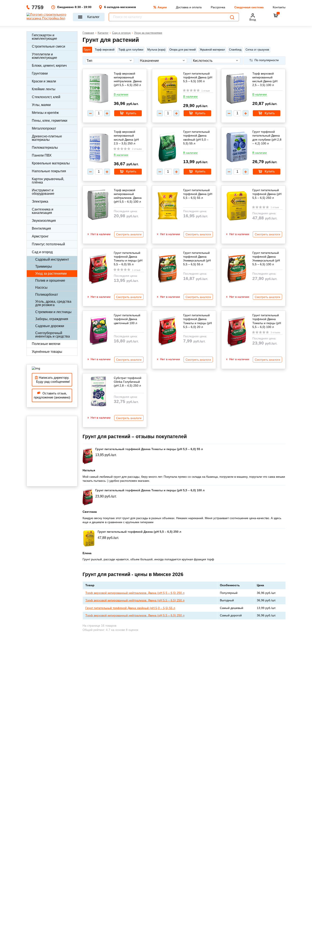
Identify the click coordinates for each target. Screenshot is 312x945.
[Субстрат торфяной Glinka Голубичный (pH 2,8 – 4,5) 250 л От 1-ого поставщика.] (98, 392)
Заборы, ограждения (51, 319)
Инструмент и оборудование (43, 191)
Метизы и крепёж (45, 112)
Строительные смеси (48, 46)
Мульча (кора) (156, 49)
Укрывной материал (212, 49)
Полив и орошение (50, 280)
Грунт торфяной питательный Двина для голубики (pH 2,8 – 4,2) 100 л (266, 137)
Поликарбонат (46, 294)
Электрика (40, 201)
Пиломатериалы (45, 147)
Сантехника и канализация (42, 211)
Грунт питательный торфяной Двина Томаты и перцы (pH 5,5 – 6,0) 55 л (128, 258)
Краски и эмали (44, 81)
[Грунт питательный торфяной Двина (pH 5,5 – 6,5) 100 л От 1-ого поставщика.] (167, 90)
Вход (252, 19)
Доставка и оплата (189, 7)
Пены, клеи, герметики (49, 120)
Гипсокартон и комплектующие (44, 36)
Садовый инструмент (52, 259)
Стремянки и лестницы (53, 312)
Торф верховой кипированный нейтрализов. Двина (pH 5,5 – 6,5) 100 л (128, 195)
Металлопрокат (44, 128)
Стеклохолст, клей (46, 97)
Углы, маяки (41, 105)
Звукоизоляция (44, 220)
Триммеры (43, 266)
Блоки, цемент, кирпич (49, 65)
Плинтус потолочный (48, 244)
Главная (88, 32)
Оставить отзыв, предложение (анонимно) (52, 395)
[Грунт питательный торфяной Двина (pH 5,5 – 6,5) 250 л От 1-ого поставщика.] (236, 206)
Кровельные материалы (51, 163)
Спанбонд (235, 49)
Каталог (93, 17)
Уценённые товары (47, 351)
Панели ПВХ (42, 155)
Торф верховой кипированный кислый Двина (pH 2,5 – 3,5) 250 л (126, 137)
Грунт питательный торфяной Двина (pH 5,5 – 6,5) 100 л (197, 77)
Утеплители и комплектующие (44, 55)
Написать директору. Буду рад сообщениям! (52, 380)
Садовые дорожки (49, 326)
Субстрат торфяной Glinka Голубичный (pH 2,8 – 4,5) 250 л (127, 381)
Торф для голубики (130, 49)
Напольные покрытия (49, 171)
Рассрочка (218, 7)
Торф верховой (104, 49)
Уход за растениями (51, 273)
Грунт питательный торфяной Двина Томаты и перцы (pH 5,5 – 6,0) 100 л (266, 321)
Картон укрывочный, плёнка (48, 180)
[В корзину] (275, 15)
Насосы (41, 287)
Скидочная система (249, 7)
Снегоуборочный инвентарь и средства (52, 334)
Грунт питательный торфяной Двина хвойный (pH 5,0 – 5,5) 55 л (196, 137)
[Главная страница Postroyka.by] (48, 17)
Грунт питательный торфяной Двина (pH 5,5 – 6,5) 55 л (197, 193)
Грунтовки (40, 73)
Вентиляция (41, 228)
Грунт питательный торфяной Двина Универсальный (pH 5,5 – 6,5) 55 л (197, 258)
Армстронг (40, 236)
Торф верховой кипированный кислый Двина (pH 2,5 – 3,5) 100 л (264, 79)
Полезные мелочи (46, 344)
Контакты (279, 7)
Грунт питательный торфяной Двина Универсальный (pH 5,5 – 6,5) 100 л (266, 258)
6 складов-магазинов (120, 7)
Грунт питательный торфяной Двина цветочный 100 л (127, 319)
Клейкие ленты (43, 89)
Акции (162, 7)
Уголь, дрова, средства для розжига (53, 303)
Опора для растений (182, 49)
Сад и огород (42, 252)
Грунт (87, 49)
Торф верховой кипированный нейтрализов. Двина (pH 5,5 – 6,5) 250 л (128, 79)
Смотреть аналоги (129, 234)
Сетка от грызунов (257, 49)
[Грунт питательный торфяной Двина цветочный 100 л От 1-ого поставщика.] (98, 330)
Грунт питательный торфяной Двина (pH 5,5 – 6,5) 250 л (266, 193)
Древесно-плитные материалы (47, 137)
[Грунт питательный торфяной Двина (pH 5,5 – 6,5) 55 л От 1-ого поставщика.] (167, 205)
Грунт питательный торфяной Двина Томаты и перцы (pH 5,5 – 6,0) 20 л (197, 321)
